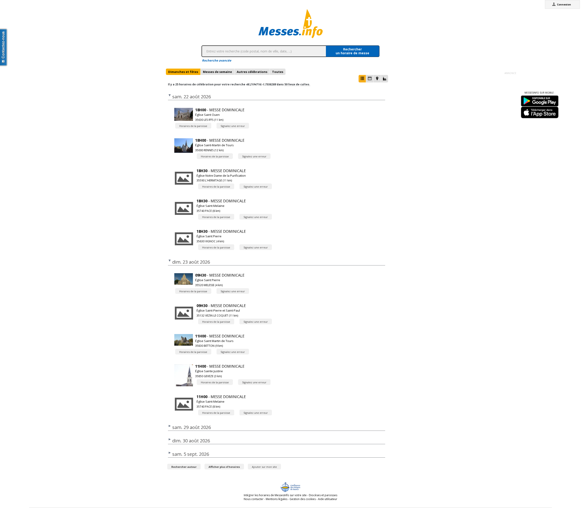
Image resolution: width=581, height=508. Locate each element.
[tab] (183, 72)
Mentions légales (276, 499)
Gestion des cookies (303, 499)
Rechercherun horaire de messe (352, 51)
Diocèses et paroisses (323, 495)
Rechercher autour (184, 466)
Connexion (564, 4)
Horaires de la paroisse (193, 126)
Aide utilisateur (327, 499)
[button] (362, 78)
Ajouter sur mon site (264, 466)
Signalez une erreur (233, 126)
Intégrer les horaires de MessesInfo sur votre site (275, 495)
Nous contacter (253, 499)
